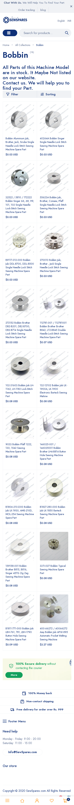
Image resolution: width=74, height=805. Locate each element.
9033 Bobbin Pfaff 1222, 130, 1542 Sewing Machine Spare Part (19, 447)
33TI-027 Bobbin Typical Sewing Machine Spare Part (53, 569)
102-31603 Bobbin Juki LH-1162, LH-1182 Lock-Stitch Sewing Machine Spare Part (20, 391)
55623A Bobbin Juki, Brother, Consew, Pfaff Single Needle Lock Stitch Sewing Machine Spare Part (53, 205)
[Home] (22, 800)
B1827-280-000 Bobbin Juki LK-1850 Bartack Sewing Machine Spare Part (52, 512)
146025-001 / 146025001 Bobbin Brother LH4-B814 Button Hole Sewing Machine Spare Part (53, 451)
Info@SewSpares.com (22, 752)
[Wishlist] (51, 800)
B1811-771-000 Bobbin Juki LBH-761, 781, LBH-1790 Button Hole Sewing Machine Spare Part (20, 634)
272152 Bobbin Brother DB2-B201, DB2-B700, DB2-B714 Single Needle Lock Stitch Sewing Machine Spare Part (19, 330)
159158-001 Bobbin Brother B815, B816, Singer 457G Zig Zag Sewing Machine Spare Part (18, 573)
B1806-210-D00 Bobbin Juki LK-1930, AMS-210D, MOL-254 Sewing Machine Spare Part (20, 512)
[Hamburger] (7, 800)
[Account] (37, 800)
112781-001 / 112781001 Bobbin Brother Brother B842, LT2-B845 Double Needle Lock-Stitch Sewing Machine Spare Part (54, 330)
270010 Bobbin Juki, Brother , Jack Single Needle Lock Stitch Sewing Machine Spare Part (54, 265)
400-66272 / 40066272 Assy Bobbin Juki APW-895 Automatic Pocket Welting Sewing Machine (54, 634)
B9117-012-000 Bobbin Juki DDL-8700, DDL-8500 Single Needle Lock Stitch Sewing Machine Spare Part (20, 267)
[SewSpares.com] (15, 21)
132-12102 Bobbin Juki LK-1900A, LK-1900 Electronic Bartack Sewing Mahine (53, 391)
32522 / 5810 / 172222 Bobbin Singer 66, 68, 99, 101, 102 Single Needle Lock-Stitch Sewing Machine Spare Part (20, 205)
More (14, 675)
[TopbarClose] (71, 6)
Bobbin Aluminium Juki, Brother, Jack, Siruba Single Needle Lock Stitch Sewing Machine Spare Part (20, 144)
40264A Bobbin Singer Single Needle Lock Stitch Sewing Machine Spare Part (53, 144)
